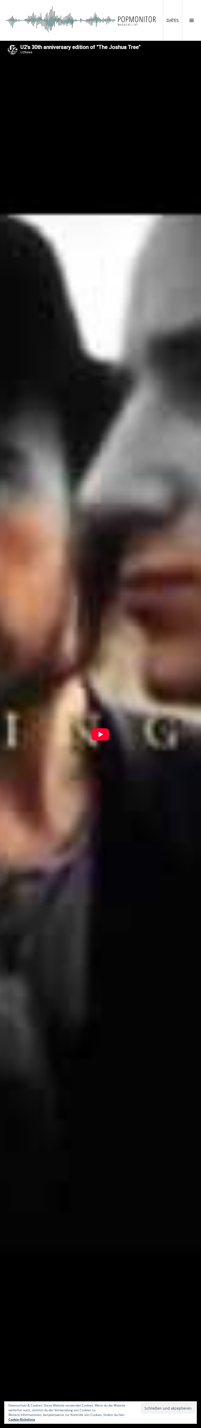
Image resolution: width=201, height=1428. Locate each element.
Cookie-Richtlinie (21, 1419)
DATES (174, 20)
